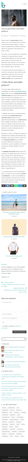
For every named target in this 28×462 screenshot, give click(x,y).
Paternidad (5, 429)
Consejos (16, 412)
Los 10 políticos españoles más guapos (15, 361)
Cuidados (23, 412)
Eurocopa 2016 (5, 417)
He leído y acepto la (11, 327)
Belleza (12, 410)
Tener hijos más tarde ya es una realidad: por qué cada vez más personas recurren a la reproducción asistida (13, 388)
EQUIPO (13, 457)
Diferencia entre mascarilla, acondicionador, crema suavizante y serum (12, 357)
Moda (18, 424)
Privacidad (15, 460)
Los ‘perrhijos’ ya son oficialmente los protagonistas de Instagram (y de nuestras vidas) (12, 376)
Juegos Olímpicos (14, 419)
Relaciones (21, 431)
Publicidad (20, 429)
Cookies (18, 460)
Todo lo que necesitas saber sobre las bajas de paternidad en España (14, 213)
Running (4, 433)
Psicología (12, 429)
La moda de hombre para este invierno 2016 (14, 237)
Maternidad (5, 424)
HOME (9, 457)
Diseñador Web (16, 459)
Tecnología (11, 433)
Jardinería (5, 419)
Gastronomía (20, 417)
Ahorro (4, 407)
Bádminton (5, 412)
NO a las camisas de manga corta (14, 256)
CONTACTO (17, 457)
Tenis (11, 436)
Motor (23, 424)
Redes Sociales (6, 431)
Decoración (5, 414)
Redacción (5, 35)
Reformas (14, 431)
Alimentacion (11, 407)
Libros (22, 419)
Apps (18, 407)
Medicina (12, 424)
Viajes (22, 436)
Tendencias (5, 436)
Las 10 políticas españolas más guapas (15, 347)
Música (11, 426)
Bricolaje (18, 410)
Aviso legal (10, 460)
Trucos (16, 436)
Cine (11, 412)
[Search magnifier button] (25, 339)
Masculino (23, 35)
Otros (16, 426)
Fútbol (13, 417)
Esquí (18, 414)
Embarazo (12, 414)
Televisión (19, 433)
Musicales (4, 426)
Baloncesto (5, 410)
